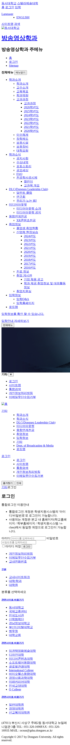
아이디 (5, 538)
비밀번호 (52, 538)
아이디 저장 (13, 546)
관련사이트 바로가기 (12, 599)
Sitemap (13, 65)
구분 (3, 569)
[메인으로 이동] (4, 404)
